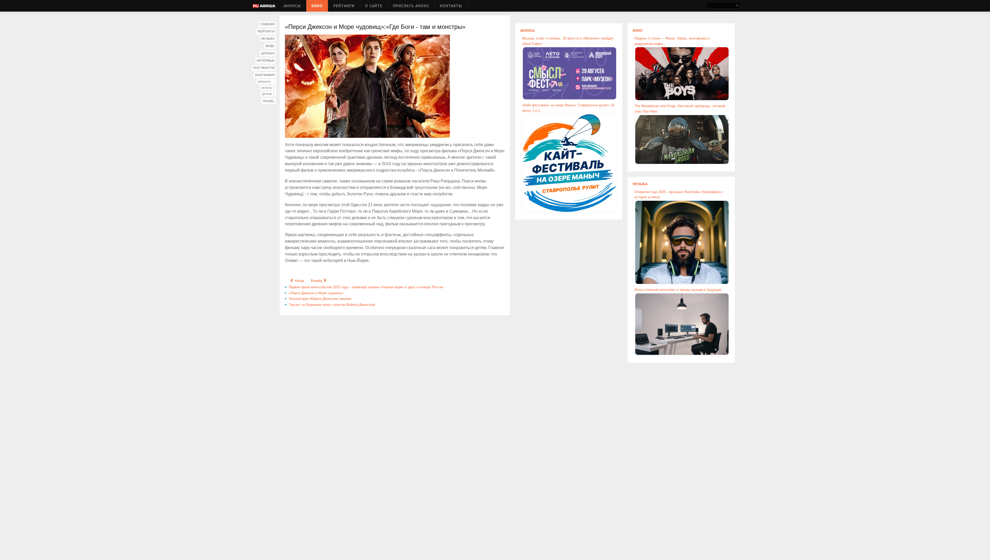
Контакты (451, 5)
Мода (270, 46)
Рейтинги (343, 5)
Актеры (266, 87)
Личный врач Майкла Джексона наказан (320, 299)
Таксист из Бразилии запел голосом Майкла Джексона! (332, 305)
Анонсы (292, 5)
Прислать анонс (411, 5)
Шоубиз (268, 53)
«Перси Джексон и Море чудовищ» (316, 293)
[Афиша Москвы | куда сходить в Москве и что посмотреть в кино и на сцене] (264, 6)
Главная (267, 24)
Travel (269, 101)
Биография (265, 75)
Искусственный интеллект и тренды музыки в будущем (677, 290)
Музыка (268, 39)
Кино (317, 5)
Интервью (266, 60)
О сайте (373, 5)
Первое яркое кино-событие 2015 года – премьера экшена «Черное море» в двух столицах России (366, 287)
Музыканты (266, 81)
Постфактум (264, 68)
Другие (267, 94)
